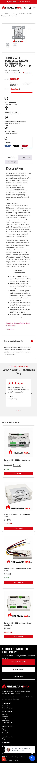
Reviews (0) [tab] (11, 162)
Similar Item (10, 329)
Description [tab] (11, 157)
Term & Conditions (7, 722)
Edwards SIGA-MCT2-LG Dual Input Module (17, 515)
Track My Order (6, 733)
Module (8, 14)
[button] (29, 29)
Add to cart (17, 474)
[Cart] (30, 7)
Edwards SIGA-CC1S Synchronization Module (17, 461)
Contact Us (5, 718)
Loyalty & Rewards (7, 737)
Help (3, 735)
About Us (4, 714)
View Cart (4, 731)
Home (3, 14)
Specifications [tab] (24, 157)
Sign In (4, 729)
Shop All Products (7, 706)
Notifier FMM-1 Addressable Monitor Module (17, 570)
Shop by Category (7, 708)
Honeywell (26, 73)
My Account (5, 716)
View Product (18, 528)
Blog (3, 739)
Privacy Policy (5, 720)
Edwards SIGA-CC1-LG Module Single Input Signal (17, 624)
